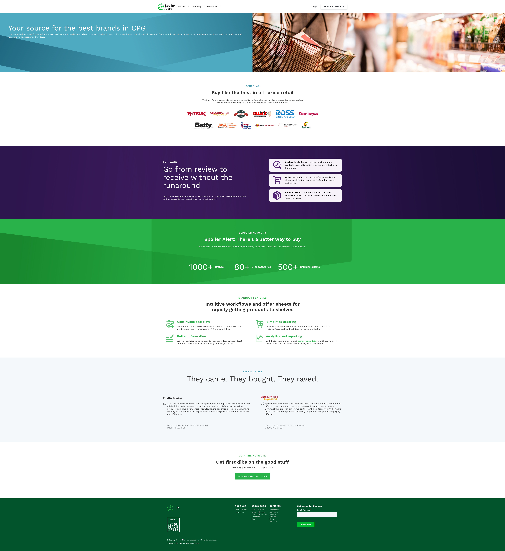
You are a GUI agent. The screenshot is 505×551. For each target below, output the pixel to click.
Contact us (274, 510)
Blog (253, 519)
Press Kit (273, 514)
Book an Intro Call (334, 6)
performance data (307, 341)
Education (255, 517)
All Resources (257, 510)
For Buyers (239, 512)
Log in (315, 6)
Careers (273, 517)
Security (273, 521)
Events (272, 519)
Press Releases (258, 512)
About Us (273, 512)
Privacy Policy (172, 543)
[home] (166, 6)
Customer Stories (259, 514)
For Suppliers (241, 510)
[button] (183, 7)
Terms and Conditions (189, 543)
